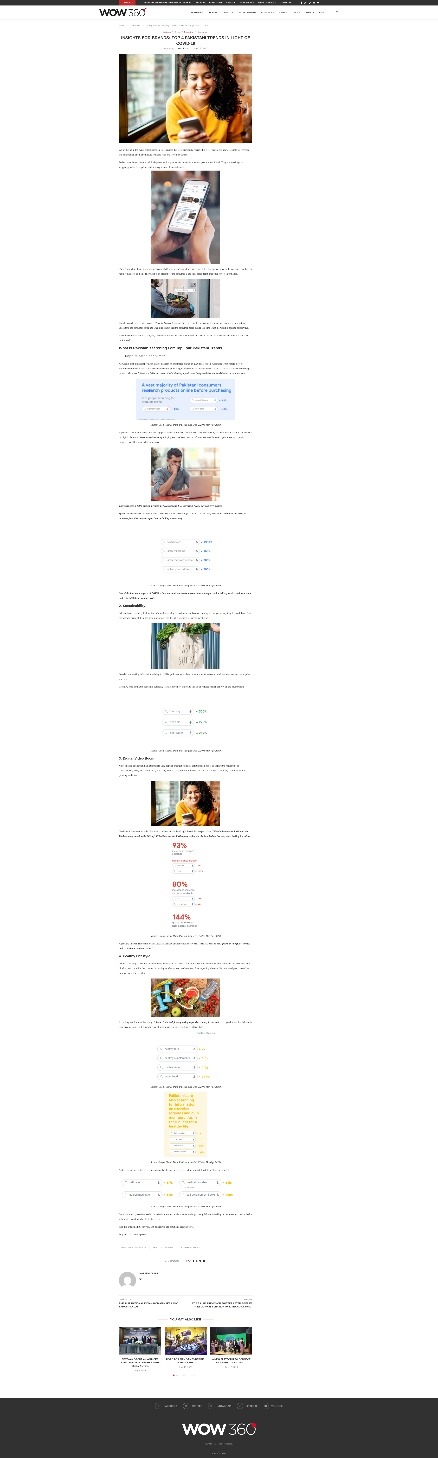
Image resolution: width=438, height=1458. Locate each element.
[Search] (337, 12)
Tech (295, 12)
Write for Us (216, 3)
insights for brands (162, 1247)
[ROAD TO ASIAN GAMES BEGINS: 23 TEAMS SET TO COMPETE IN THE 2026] (186, 1341)
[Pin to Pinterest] (200, 1261)
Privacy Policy (246, 3)
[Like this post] (189, 1261)
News (282, 12)
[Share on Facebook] (193, 1261)
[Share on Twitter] (197, 1261)
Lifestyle (228, 12)
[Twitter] (305, 2)
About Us (201, 3)
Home (121, 25)
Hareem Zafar (181, 48)
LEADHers (197, 12)
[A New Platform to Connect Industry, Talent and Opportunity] (231, 1341)
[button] (138, 2)
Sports (310, 12)
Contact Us (286, 3)
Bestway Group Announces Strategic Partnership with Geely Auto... (140, 1362)
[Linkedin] (314, 2)
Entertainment (247, 12)
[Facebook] (301, 2)
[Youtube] (318, 2)
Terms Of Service (267, 3)
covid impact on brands (133, 1247)
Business (266, 12)
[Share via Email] (204, 1261)
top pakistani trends (189, 1247)
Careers (230, 3)
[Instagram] (310, 2)
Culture (212, 12)
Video (322, 12)
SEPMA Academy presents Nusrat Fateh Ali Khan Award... (177, 3)
